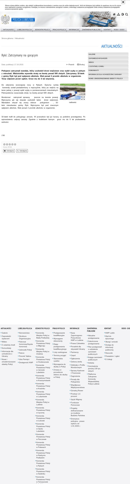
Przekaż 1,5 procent (75, 396)
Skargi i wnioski (111, 343)
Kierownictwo (24, 334)
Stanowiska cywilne (58, 361)
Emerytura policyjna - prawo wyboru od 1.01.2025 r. (77, 423)
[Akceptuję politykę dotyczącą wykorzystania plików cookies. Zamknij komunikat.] (123, 2)
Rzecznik (109, 354)
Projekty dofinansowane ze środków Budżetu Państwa (78, 413)
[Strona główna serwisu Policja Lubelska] (114, 14)
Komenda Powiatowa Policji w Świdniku (43, 472)
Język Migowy (76, 401)
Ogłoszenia (75, 360)
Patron (21, 354)
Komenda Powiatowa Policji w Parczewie (43, 438)
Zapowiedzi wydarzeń (98, 58)
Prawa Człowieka (78, 345)
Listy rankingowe (60, 354)
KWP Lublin (110, 334)
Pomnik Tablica (25, 358)
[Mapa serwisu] (118, 14)
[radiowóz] (72, 92)
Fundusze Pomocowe (75, 405)
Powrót (71, 64)
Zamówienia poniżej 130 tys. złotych (94, 370)
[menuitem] (8, 29)
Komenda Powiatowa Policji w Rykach (43, 464)
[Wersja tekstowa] (122, 14)
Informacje (74, 330)
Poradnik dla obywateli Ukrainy (78, 349)
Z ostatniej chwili (96, 66)
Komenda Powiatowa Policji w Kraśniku (43, 387)
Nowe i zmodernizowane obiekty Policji (106, 78)
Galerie (92, 54)
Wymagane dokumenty (58, 341)
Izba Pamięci (24, 361)
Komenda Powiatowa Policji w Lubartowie (43, 395)
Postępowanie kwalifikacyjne (59, 335)
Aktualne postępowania (93, 338)
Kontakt (107, 330)
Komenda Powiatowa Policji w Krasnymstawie (43, 379)
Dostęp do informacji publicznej (109, 348)
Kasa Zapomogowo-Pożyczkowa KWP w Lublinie (77, 338)
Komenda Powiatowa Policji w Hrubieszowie (43, 361)
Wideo (91, 62)
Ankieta (91, 364)
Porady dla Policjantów (75, 382)
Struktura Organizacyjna (25, 339)
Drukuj (82, 64)
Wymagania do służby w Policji (60, 367)
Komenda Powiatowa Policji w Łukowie (43, 419)
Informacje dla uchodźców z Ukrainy (105, 74)
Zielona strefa (76, 363)
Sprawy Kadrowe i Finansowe (77, 373)
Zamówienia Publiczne (92, 331)
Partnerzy (75, 354)
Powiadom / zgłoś (112, 358)
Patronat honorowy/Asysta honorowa (26, 345)
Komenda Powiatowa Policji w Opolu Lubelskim (43, 429)
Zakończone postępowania (93, 344)
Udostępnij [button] (10, 151)
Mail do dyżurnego (109, 339)
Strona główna (7, 38)
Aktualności (19, 38)
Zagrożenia (75, 378)
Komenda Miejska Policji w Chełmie (42, 352)
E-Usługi (108, 361)
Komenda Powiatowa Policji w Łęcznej (43, 411)
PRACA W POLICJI (59, 330)
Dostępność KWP (26, 364)
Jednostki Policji (25, 351)
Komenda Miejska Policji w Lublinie (42, 403)
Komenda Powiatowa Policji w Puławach (43, 446)
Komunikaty (94, 70)
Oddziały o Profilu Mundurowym (78, 367)
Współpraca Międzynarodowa (78, 387)
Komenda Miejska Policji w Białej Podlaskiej (42, 336)
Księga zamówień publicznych (95, 360)
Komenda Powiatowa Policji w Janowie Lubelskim (43, 370)
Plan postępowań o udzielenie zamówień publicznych (95, 352)
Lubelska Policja (25, 330)
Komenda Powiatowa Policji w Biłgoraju (43, 344)
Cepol (73, 357)
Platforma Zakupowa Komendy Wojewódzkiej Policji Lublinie (93, 380)
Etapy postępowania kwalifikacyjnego (60, 348)
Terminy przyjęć (60, 357)
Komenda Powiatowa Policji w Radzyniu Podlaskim (43, 455)
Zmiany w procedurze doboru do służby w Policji (60, 375)
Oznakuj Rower (77, 392)
